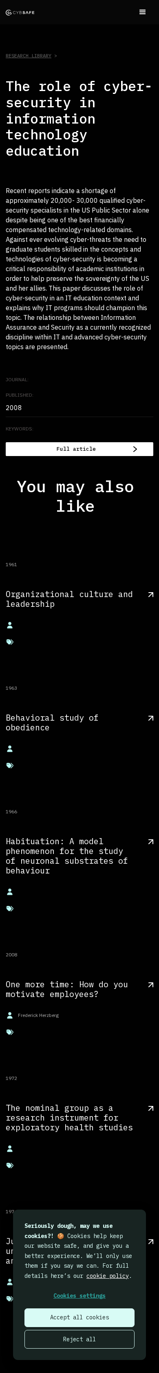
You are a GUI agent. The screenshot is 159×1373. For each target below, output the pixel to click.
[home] (20, 12)
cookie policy (107, 1276)
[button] (142, 12)
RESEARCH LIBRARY (28, 55)
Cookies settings (79, 1295)
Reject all (79, 1339)
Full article (76, 448)
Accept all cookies (79, 1317)
